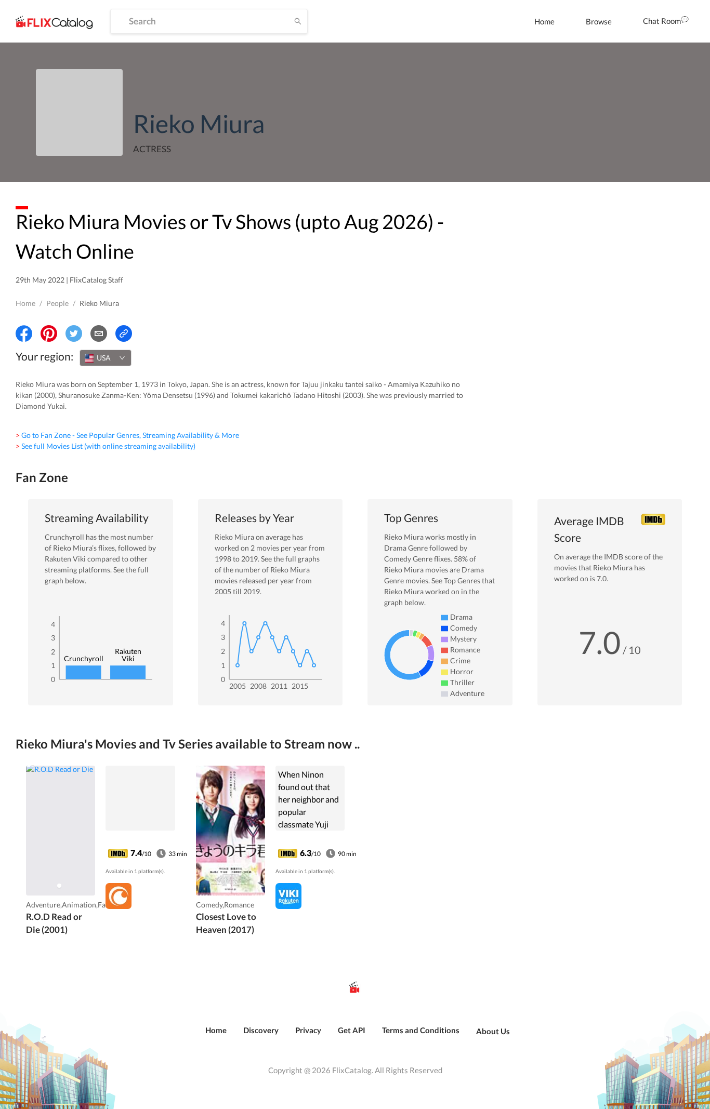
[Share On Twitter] (73, 333)
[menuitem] (544, 21)
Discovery (261, 1030)
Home (544, 21)
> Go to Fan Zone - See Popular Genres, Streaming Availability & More (127, 435)
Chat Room (662, 20)
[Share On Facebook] (24, 333)
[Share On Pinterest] (49, 333)
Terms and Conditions (420, 1030)
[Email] (98, 333)
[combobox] (106, 358)
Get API (351, 1030)
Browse (599, 21)
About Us (493, 1031)
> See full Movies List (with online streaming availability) (105, 446)
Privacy (308, 1030)
